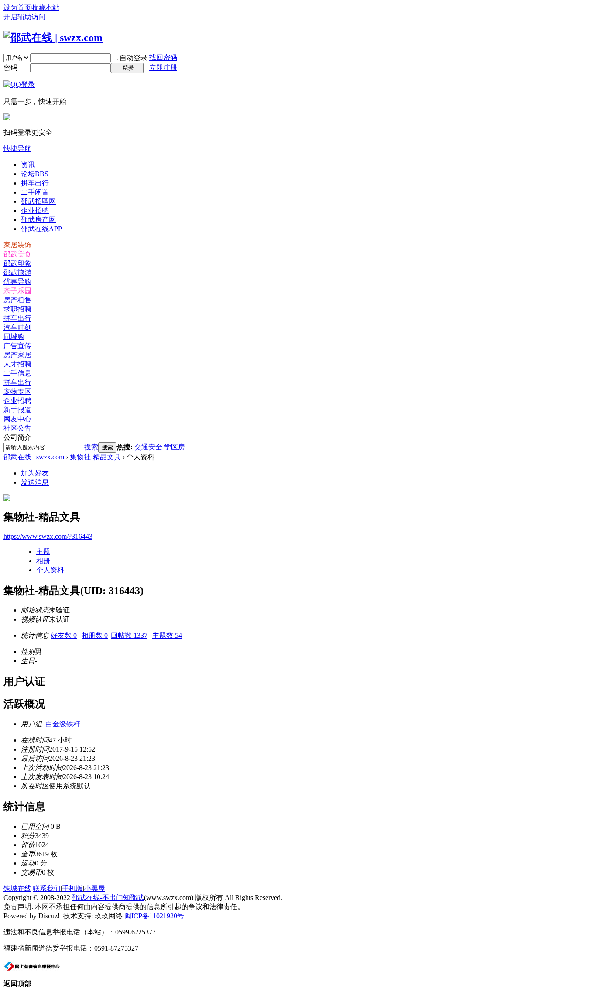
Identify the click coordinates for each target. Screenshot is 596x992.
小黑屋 (94, 888)
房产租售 (17, 300)
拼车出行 (35, 183)
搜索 (91, 447)
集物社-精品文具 (95, 457)
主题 (43, 551)
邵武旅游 (17, 272)
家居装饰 (17, 245)
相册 (43, 560)
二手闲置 (35, 192)
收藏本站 (45, 7)
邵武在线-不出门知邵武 (108, 897)
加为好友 (35, 473)
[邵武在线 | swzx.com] (53, 37)
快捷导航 (17, 148)
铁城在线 (17, 888)
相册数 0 (95, 635)
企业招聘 (35, 210)
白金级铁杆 (62, 724)
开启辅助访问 (24, 17)
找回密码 (163, 57)
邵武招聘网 (38, 201)
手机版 (72, 888)
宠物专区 (17, 391)
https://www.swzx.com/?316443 (47, 536)
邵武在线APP (41, 229)
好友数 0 (64, 635)
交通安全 (148, 447)
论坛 (34, 174)
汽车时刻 (17, 327)
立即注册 (163, 67)
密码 (10, 67)
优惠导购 (17, 281)
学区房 (174, 447)
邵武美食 (17, 254)
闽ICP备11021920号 (154, 916)
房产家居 (17, 355)
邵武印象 (17, 263)
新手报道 (17, 410)
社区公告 (17, 428)
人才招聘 (17, 364)
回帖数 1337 (129, 635)
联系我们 (47, 888)
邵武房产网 (38, 219)
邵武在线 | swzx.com (33, 457)
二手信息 (17, 373)
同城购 (13, 336)
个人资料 (50, 570)
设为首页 (17, 7)
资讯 (28, 164)
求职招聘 (17, 309)
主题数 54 (167, 635)
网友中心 (17, 419)
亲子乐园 (17, 290)
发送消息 (35, 482)
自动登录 (133, 58)
